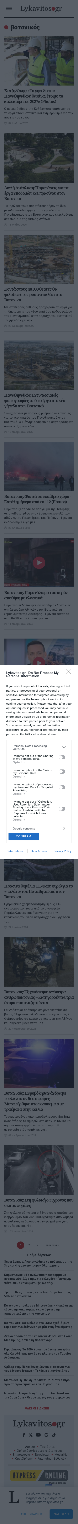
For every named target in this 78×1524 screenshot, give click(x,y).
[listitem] (39, 747)
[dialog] (39, 762)
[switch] (62, 757)
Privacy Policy (62, 851)
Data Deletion (15, 851)
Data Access (39, 851)
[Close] (70, 673)
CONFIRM (23, 836)
